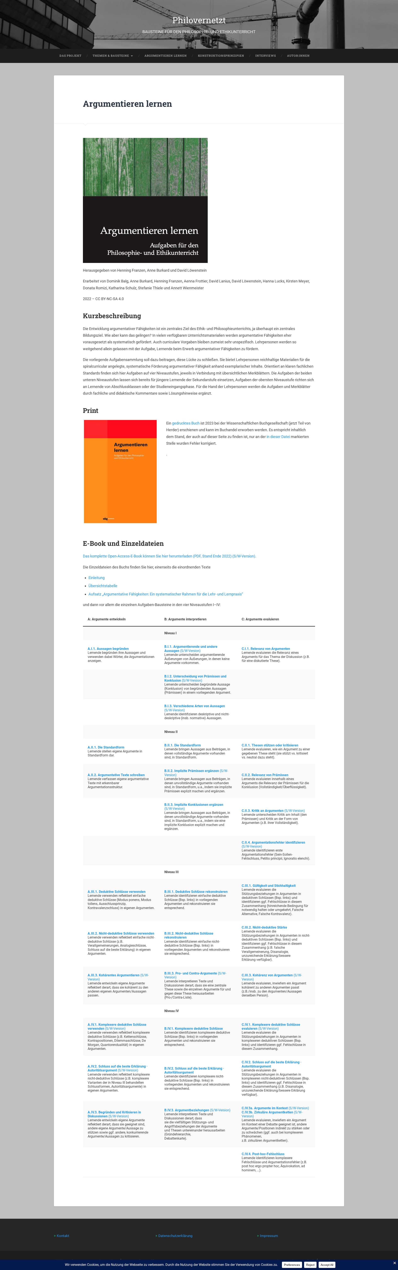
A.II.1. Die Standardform (106, 747)
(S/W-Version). (244, 556)
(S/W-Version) (190, 651)
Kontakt (63, 1236)
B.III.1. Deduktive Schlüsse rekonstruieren (196, 892)
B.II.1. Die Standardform (182, 745)
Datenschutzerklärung (175, 1236)
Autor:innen (298, 56)
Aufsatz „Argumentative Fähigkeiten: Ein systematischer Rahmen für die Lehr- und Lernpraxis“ (166, 594)
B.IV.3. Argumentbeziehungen (186, 1110)
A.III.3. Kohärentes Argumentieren (114, 975)
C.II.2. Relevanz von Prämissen (265, 775)
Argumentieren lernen (165, 56)
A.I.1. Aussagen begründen (108, 649)
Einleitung (97, 577)
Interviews (265, 56)
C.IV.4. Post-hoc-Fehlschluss (263, 1154)
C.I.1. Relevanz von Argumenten (266, 649)
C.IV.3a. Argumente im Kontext (265, 1108)
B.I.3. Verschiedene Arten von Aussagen (194, 706)
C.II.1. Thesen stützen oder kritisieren (270, 745)
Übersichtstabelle (103, 586)
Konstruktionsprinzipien (221, 56)
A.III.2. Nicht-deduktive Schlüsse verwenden (121, 933)
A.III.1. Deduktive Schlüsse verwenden (117, 892)
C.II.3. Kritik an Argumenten (263, 811)
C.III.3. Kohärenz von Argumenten (267, 975)
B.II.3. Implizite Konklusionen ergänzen (193, 805)
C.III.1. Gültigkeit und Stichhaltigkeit (269, 886)
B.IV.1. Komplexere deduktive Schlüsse (193, 1029)
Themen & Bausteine (111, 56)
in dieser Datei (278, 436)
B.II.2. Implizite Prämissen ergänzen (191, 771)
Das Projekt (70, 56)
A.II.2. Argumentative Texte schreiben (116, 775)
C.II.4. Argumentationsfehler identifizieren (273, 842)
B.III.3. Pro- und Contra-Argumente (190, 973)
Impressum (269, 1236)
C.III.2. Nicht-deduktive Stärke (264, 927)
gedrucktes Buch (186, 423)
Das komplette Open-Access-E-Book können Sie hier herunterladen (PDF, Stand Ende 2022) (157, 556)
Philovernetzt (199, 20)
